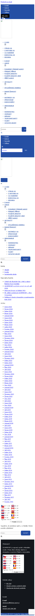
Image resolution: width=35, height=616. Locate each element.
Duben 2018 (8, 432)
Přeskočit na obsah (6, 2)
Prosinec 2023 (9, 349)
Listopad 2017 (8, 437)
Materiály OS (9, 98)
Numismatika (9, 112)
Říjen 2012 (7, 488)
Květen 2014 (8, 470)
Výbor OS (8, 48)
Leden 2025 (8, 327)
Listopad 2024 (8, 331)
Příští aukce (9, 78)
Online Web (24, 614)
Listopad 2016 (8, 448)
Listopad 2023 (8, 352)
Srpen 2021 (8, 392)
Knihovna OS (9, 55)
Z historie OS (9, 50)
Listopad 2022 (8, 365)
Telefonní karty (10, 118)
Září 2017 (7, 441)
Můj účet (5, 16)
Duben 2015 (8, 464)
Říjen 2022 (7, 367)
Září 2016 (7, 450)
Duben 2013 (8, 484)
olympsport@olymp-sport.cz (11, 603)
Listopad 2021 (8, 387)
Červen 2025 (8, 320)
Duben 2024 (8, 343)
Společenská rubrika (12, 88)
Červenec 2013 (9, 482)
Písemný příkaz (10, 71)
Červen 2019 (8, 414)
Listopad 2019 (8, 408)
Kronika (7, 57)
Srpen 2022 (8, 372)
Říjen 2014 (7, 468)
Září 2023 (7, 354)
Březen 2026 (8, 313)
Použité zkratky (10, 74)
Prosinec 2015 (8, 457)
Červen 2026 (8, 309)
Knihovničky (9, 102)
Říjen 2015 (7, 459)
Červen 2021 (8, 396)
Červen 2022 (8, 376)
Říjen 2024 (7, 334)
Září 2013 (7, 477)
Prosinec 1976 (8, 502)
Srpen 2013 (8, 479)
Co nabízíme (9, 53)
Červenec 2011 (9, 497)
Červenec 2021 (9, 394)
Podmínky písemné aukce (14, 69)
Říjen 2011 (7, 495)
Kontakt (6, 5)
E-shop (7, 61)
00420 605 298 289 (9, 609)
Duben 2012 (8, 493)
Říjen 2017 (7, 439)
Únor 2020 (7, 405)
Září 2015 (7, 461)
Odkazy (6, 12)
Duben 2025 (8, 322)
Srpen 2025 (8, 318)
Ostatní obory (10, 123)
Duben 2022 (8, 381)
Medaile (7, 116)
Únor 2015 (7, 466)
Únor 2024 (7, 345)
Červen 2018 (8, 430)
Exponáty (7, 10)
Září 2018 (7, 426)
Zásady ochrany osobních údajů (16, 586)
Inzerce (6, 8)
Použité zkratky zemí (12, 76)
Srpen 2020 (8, 403)
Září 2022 (7, 369)
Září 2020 (7, 401)
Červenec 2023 (9, 358)
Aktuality (6, 270)
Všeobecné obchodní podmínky (16, 588)
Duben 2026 (8, 311)
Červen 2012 (8, 490)
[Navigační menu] (1, 183)
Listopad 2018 (8, 423)
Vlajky (7, 121)
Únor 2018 (7, 434)
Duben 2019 (8, 419)
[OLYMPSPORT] (6, 38)
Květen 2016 (8, 452)
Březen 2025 (8, 325)
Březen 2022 (8, 383)
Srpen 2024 (8, 336)
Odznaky (8, 114)
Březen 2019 (8, 421)
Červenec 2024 (9, 338)
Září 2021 (7, 390)
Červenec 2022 (9, 374)
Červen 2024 (8, 340)
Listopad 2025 (8, 316)
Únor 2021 (7, 399)
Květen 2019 (8, 417)
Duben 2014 (8, 473)
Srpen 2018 (8, 428)
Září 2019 (7, 410)
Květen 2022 (8, 378)
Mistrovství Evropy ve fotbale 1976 (14, 291)
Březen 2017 (8, 446)
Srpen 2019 (8, 412)
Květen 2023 (8, 361)
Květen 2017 (8, 443)
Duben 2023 (8, 363)
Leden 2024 (8, 347)
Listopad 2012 (8, 486)
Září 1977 (7, 499)
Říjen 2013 (7, 475)
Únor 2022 (7, 385)
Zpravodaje (8, 100)
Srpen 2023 (8, 356)
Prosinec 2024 (9, 329)
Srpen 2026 (8, 307)
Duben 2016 (8, 455)
